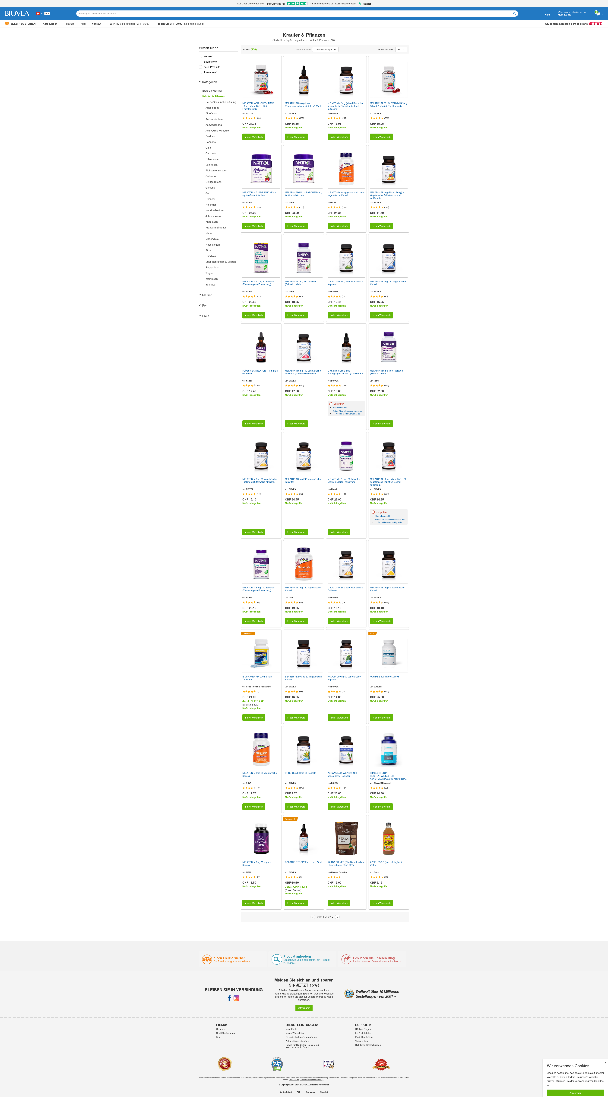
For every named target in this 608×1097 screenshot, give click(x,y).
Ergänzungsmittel (296, 40)
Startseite (278, 40)
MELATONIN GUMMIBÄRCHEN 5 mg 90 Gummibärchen (303, 194)
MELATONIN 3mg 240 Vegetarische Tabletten (303, 480)
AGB (298, 1092)
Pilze (208, 250)
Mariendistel (212, 239)
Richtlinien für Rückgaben (368, 1044)
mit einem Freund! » (182, 24)
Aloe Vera (211, 113)
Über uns (220, 1029)
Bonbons (211, 142)
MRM (248, 872)
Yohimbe (210, 284)
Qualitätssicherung (225, 1033)
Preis (205, 316)
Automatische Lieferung (297, 1040)
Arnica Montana (214, 119)
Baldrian (210, 136)
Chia (208, 147)
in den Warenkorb (254, 136)
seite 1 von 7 (324, 917)
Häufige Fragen (363, 1029)
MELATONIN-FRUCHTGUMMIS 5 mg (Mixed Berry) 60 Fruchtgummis (388, 104)
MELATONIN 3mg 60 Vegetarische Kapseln (387, 589)
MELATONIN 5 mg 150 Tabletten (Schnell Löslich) (386, 372)
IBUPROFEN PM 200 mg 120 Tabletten (257, 678)
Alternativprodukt (340, 407)
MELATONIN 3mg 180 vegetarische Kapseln (303, 589)
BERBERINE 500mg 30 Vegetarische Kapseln (303, 678)
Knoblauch (212, 222)
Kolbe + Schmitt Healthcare (258, 686)
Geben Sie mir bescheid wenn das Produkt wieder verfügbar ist (347, 412)
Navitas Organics (339, 872)
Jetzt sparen (304, 1007)
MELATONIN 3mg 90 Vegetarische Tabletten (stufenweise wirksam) (259, 480)
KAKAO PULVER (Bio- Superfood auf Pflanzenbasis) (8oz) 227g (346, 863)
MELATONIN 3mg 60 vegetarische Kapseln (259, 774)
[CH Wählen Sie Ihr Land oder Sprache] (39, 13)
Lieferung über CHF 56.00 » (130, 24)
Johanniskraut (213, 216)
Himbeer (210, 199)
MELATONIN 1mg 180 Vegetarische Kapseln (345, 283)
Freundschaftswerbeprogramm (301, 1037)
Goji (208, 193)
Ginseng (210, 187)
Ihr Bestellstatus (363, 1033)
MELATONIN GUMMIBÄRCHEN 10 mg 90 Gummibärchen (259, 194)
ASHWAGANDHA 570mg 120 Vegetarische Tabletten (342, 774)
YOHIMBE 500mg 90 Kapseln (384, 676)
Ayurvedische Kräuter (218, 130)
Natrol (249, 202)
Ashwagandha (214, 125)
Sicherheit (324, 1092)
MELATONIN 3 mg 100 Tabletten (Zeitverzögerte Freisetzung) (258, 589)
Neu (83, 24)
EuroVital (378, 686)
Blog (218, 1037)
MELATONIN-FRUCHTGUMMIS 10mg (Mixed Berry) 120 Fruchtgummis (258, 106)
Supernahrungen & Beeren (221, 261)
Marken (70, 24)
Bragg (376, 872)
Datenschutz (310, 1092)
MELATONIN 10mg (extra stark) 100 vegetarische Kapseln (346, 194)
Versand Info (361, 1040)
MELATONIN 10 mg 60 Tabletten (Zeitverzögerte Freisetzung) (258, 283)
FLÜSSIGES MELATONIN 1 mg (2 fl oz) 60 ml (260, 372)
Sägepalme (212, 267)
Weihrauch (212, 279)
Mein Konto (291, 1029)
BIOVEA (249, 113)
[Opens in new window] (229, 998)
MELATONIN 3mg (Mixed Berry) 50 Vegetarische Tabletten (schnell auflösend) (387, 195)
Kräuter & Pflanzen (213, 96)
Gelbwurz (211, 176)
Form (205, 305)
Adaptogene (212, 107)
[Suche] (514, 13)
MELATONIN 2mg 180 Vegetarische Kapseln (388, 283)
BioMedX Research (382, 783)
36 (399, 49)
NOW (333, 202)
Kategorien (209, 82)
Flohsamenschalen (216, 170)
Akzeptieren (576, 1092)
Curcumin (211, 153)
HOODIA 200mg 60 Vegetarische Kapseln (344, 678)
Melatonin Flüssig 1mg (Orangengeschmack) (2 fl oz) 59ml (345, 372)
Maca (209, 233)
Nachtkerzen (213, 244)
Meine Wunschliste (295, 1033)
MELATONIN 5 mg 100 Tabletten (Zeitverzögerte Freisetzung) (344, 480)
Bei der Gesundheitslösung (221, 102)
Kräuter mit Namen (216, 227)
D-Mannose (212, 159)
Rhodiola (211, 256)
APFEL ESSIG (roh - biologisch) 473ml (386, 863)
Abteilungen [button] (50, 24)
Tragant (210, 273)
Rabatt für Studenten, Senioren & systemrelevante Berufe (302, 1046)
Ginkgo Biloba (214, 182)
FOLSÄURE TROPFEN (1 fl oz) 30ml (303, 862)
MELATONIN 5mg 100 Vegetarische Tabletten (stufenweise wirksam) (303, 372)
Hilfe (547, 14)
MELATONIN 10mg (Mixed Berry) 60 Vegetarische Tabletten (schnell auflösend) (388, 482)
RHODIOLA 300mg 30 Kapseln (300, 772)
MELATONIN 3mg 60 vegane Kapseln (256, 863)
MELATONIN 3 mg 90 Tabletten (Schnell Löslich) (301, 283)
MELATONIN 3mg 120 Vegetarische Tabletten (345, 589)
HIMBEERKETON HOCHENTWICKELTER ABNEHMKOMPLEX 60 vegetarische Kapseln (388, 775)
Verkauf (96, 24)
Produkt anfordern (364, 1037)
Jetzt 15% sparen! (23, 24)
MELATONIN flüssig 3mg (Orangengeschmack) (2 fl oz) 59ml (303, 104)
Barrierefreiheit (286, 1092)
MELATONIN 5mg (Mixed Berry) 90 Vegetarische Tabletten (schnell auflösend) (345, 106)
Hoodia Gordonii (215, 210)
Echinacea (212, 165)
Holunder (211, 204)
